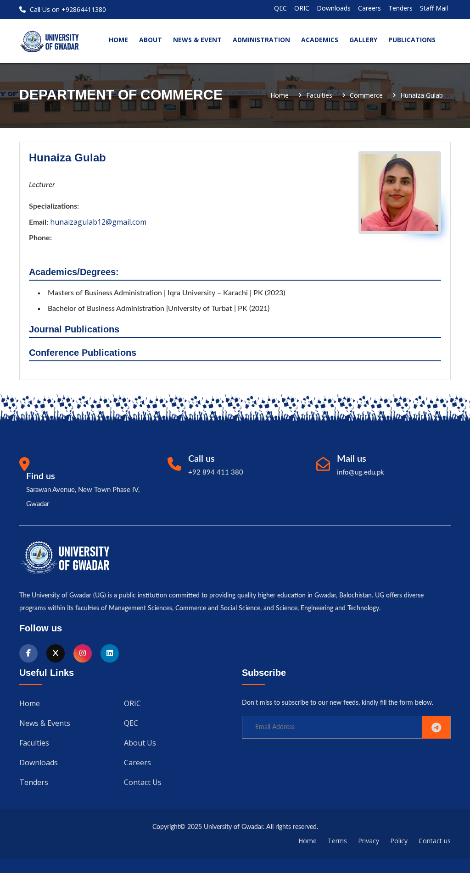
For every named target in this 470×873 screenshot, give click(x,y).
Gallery (363, 39)
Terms (337, 840)
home (118, 39)
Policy (399, 840)
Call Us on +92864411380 (67, 9)
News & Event (197, 39)
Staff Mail (434, 8)
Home (279, 95)
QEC (280, 8)
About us (140, 743)
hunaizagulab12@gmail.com (98, 222)
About (150, 39)
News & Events (44, 723)
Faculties (319, 95)
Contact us (143, 782)
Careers (369, 8)
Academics (319, 39)
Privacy (368, 840)
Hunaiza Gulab (421, 95)
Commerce (366, 95)
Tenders (400, 8)
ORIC (301, 8)
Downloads (334, 8)
